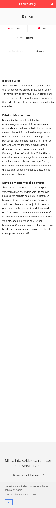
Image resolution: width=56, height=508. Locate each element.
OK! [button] (9, 502)
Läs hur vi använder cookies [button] (20, 494)
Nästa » (40, 51)
